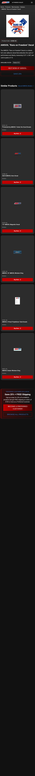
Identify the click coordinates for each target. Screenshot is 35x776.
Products (7, 7)
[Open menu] (32, 2)
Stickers (22, 7)
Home (2, 7)
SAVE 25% (18, 74)
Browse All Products (17, 414)
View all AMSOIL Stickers (25, 86)
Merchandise (15, 7)
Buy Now (16, 133)
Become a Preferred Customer (17, 407)
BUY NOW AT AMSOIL (17, 68)
